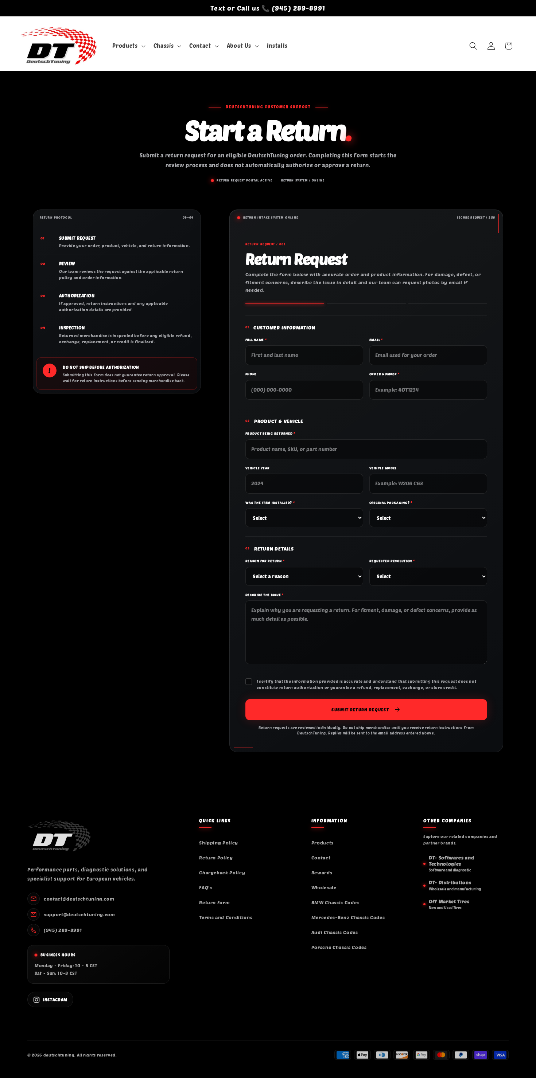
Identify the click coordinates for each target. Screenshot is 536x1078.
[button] (128, 46)
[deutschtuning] (58, 836)
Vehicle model (383, 468)
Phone (251, 374)
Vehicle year (257, 468)
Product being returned (270, 433)
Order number (384, 374)
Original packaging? (390, 503)
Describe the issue (264, 595)
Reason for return (265, 561)
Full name (256, 340)
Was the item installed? (270, 503)
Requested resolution (392, 561)
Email (376, 340)
